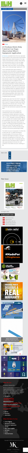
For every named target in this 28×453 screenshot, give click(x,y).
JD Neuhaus (5, 56)
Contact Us (7, 396)
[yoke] (14, 376)
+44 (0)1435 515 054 (8, 400)
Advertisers (7, 415)
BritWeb (16, 451)
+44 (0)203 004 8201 (8, 398)
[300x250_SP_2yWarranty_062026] (12, 299)
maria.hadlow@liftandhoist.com (12, 403)
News (6, 44)
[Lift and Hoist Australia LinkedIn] (9, 158)
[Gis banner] (12, 355)
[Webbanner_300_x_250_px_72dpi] (12, 244)
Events (6, 411)
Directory (7, 413)
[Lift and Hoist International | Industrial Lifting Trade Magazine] (6, 4)
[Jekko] (12, 262)
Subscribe (9, 449)
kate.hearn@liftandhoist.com (11, 406)
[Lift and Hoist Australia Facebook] (9, 153)
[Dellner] (10, 281)
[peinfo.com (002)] (12, 336)
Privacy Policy (16, 449)
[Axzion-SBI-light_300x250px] (12, 318)
